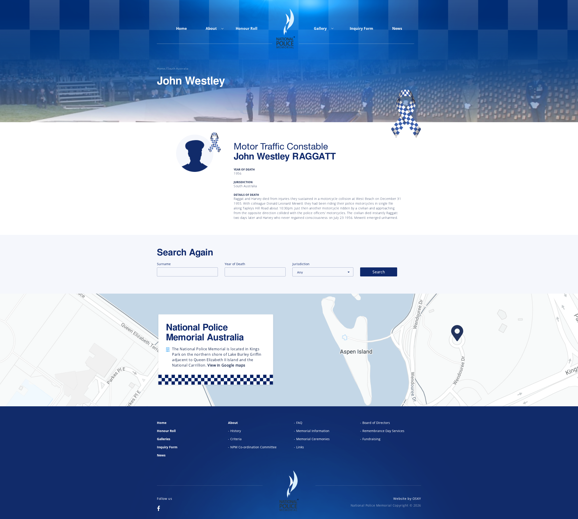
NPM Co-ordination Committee (253, 447)
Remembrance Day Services (383, 431)
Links (300, 447)
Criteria (236, 439)
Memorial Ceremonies (313, 439)
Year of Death (235, 264)
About (211, 28)
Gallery (321, 28)
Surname (164, 264)
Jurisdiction (301, 264)
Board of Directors (376, 423)
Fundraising (371, 439)
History (235, 431)
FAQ (299, 423)
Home (181, 28)
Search (379, 271)
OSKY (417, 498)
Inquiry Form (361, 28)
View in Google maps (226, 365)
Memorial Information (312, 431)
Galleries (163, 439)
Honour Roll (246, 28)
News (397, 28)
